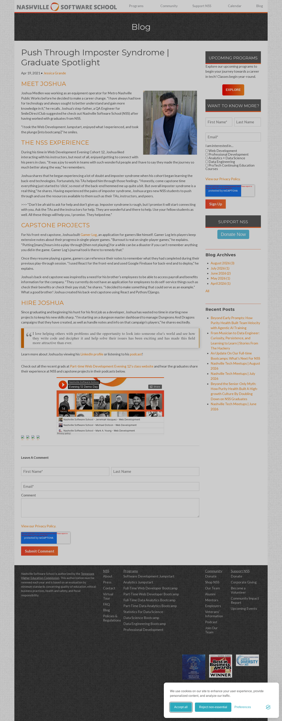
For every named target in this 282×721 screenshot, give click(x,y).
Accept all (181, 707)
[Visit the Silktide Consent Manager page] (268, 707)
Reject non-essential (213, 707)
